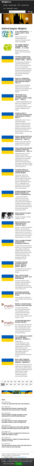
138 (19, 381)
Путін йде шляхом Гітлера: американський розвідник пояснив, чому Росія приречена (14, 421)
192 (18, 384)
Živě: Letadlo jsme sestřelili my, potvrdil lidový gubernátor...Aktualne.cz (23, 337)
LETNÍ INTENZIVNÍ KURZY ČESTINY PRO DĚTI (23, 321)
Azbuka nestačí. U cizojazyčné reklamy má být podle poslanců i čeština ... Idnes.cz (23, 115)
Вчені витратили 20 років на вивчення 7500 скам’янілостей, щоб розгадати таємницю (14, 409)
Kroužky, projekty (12, 5)
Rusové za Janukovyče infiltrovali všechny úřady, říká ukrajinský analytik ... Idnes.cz (23, 81)
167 (15, 384)
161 (23, 381)
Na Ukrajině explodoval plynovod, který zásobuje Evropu (22, 293)
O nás (18, 5)
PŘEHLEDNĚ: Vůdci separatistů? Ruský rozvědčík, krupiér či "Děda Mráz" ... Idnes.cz (23, 97)
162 (27, 381)
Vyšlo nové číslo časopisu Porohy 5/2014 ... (23, 213)
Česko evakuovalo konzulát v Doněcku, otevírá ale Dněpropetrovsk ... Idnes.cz (23, 149)
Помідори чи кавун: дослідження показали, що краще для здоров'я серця (15, 433)
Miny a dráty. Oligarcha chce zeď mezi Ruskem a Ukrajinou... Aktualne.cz (22, 360)
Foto (5, 8)
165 (7, 384)
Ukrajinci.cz (6, 2)
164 (3, 384)
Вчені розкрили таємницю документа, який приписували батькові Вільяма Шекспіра (14, 415)
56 (8, 381)
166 (11, 384)
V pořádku (18, 463)
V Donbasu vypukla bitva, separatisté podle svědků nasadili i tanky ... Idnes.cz (23, 58)
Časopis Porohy (25, 5)
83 (11, 381)
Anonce (16, 8)
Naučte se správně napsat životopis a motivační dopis (23, 304)
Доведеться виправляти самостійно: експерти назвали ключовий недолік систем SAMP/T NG (15, 427)
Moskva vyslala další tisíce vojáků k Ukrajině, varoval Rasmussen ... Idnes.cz (23, 137)
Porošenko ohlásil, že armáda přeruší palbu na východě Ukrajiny (22, 171)
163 (31, 381)
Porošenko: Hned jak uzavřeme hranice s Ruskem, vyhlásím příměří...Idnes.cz (21, 264)
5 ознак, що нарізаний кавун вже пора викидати (16, 403)
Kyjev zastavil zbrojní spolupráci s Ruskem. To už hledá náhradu (23, 276)
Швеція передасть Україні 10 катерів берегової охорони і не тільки (15, 439)
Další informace (27, 463)
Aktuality (5, 5)
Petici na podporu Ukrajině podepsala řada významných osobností (23, 241)
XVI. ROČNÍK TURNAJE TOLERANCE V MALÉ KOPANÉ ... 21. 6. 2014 (22, 46)
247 (26, 384)
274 (30, 384)
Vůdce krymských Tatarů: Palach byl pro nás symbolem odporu (22, 223)
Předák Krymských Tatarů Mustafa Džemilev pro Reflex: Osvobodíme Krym (23, 193)
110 (15, 381)
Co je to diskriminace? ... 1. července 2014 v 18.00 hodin (23, 33)
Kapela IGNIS (10, 8)
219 (22, 384)
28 (5, 381)
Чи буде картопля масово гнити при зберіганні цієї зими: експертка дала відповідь (16, 446)
